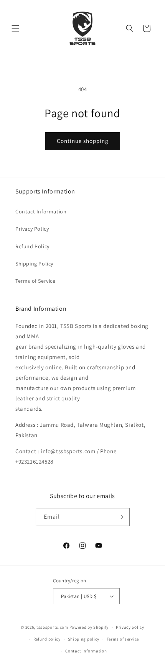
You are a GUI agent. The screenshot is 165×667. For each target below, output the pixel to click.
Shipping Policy (34, 263)
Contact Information (40, 211)
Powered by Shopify (89, 627)
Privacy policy (130, 627)
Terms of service (123, 639)
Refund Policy (32, 246)
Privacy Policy (32, 228)
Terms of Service (35, 280)
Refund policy (47, 639)
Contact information (86, 651)
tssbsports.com (52, 627)
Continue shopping (83, 140)
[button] (15, 28)
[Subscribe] (120, 517)
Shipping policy (84, 639)
